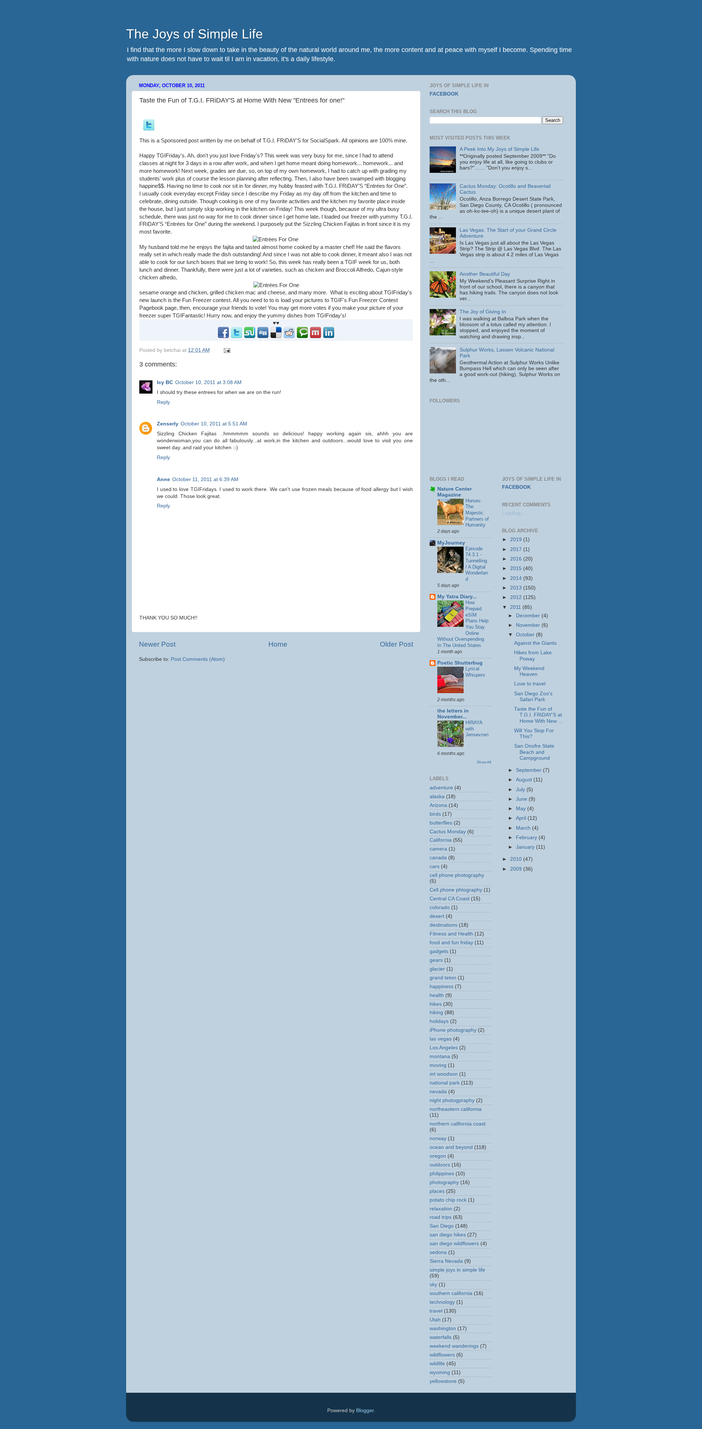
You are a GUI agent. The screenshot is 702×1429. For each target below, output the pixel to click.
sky (433, 1284)
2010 (516, 859)
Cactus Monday (448, 831)
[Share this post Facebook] (223, 337)
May (521, 808)
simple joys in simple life (457, 1270)
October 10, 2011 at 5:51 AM (214, 424)
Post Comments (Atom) (198, 659)
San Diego (442, 1226)
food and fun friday (451, 942)
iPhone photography (453, 1030)
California (441, 840)
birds (435, 814)
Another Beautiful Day (485, 274)
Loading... (513, 513)
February (527, 837)
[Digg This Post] (263, 337)
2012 (516, 597)
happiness (441, 986)
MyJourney (451, 543)
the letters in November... (453, 713)
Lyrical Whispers (475, 672)
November (528, 625)
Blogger (365, 1410)
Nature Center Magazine (454, 492)
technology (442, 1302)
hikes (436, 1004)
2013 (516, 588)
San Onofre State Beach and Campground (534, 751)
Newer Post (157, 644)
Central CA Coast (449, 898)
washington (443, 1328)
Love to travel (530, 683)
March (524, 828)
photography (444, 1182)
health (437, 995)
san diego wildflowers (454, 1243)
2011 (516, 607)
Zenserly (167, 424)
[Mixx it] (315, 337)
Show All (484, 762)
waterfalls (441, 1337)
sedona (438, 1252)
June (522, 799)
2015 (516, 568)
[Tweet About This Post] (149, 129)
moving (438, 1065)
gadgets (439, 951)
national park (445, 1083)
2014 (516, 578)
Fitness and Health (451, 934)
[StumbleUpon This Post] (250, 337)
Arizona (438, 805)
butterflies (441, 823)
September (529, 770)
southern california (451, 1293)
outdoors (440, 1165)
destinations (443, 925)
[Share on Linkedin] (329, 337)
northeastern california (456, 1109)
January (526, 847)
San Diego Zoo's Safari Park (533, 696)
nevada (438, 1091)
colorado (440, 907)
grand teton (443, 977)
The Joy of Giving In (483, 312)
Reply (163, 402)
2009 (516, 869)
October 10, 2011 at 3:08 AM (208, 382)
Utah (435, 1319)
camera (438, 849)
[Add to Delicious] (276, 337)
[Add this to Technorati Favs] (302, 337)
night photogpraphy (452, 1100)
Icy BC (165, 382)
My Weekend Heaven (529, 671)
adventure (441, 787)
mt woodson (444, 1074)
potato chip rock (448, 1200)
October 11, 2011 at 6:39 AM (205, 479)
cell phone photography (457, 875)
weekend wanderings (454, 1346)
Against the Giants (535, 643)
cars (434, 866)
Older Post (396, 644)
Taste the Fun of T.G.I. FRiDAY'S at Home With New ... (538, 714)
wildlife (437, 1363)
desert (437, 916)
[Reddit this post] (289, 337)
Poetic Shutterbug (460, 663)
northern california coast (458, 1124)
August (524, 779)
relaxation (441, 1209)
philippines (442, 1173)
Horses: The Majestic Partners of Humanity (477, 513)
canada (438, 857)
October (526, 634)
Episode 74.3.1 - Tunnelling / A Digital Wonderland (476, 564)
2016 (516, 559)
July (521, 789)
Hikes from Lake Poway (533, 655)
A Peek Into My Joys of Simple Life (499, 149)
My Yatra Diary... (457, 596)
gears (436, 960)
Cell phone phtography (456, 890)
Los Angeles (444, 1047)
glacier (437, 969)
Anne (163, 479)
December (528, 615)
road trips (441, 1217)
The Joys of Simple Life (194, 33)
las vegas (441, 1039)
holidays (439, 1021)
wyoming (440, 1372)
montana (440, 1056)
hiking (436, 1012)
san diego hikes (448, 1235)
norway (438, 1138)
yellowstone (443, 1381)
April (522, 818)
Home (277, 644)
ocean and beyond (451, 1147)
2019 (516, 539)
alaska (437, 796)
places (437, 1191)
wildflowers (442, 1355)
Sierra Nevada (446, 1261)
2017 (516, 549)
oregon (438, 1156)
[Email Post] (225, 350)
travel (436, 1311)
